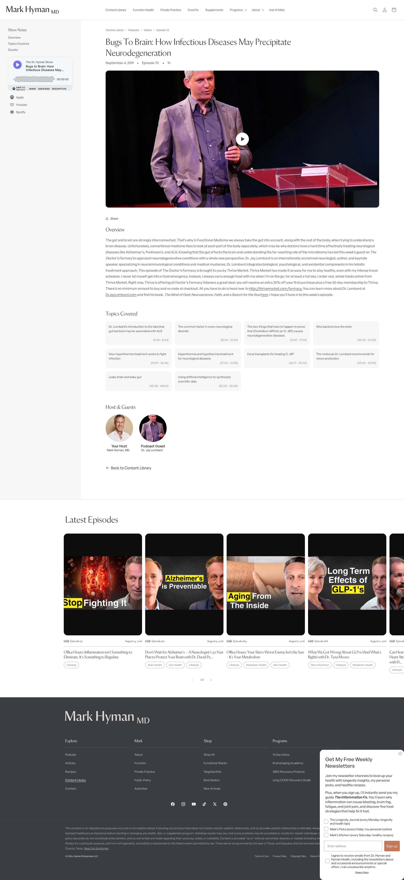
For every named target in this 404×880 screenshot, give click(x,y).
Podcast (70, 754)
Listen (79, 870)
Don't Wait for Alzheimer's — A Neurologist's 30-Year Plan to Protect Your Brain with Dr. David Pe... (184, 654)
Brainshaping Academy (288, 763)
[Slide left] (192, 680)
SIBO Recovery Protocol (288, 771)
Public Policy (142, 780)
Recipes (70, 771)
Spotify (20, 112)
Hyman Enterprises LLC (86, 856)
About (138, 754)
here (264, 294)
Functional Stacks (215, 763)
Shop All (209, 754)
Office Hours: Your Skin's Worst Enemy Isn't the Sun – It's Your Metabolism (265, 654)
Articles (70, 763)
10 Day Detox (281, 754)
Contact (70, 788)
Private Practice (144, 771)
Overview (14, 37)
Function (140, 763)
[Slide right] (211, 680)
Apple (20, 97)
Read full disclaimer (96, 848)
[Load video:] (242, 139)
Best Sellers (211, 780)
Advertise (140, 788)
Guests (13, 49)
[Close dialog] (400, 753)
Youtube (21, 104)
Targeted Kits (212, 771)
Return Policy (317, 856)
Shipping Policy (298, 856)
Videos (148, 30)
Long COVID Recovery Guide (292, 780)
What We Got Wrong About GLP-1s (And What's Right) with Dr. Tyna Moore (344, 654)
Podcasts (133, 30)
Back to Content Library (131, 467)
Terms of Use (262, 856)
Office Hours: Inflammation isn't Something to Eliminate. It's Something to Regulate (98, 654)
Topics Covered (18, 43)
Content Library (115, 30)
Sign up (392, 846)
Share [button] (114, 218)
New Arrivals (212, 788)
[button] (238, 9)
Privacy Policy (280, 856)
